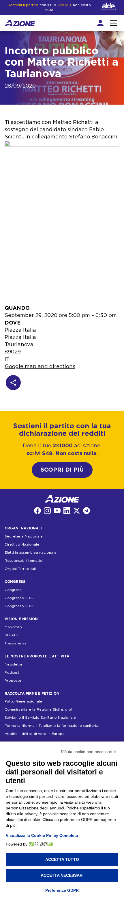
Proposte (13, 680)
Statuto (11, 635)
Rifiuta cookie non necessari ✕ (89, 751)
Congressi (13, 590)
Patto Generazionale (23, 701)
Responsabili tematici (24, 560)
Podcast (12, 672)
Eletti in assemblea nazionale (31, 552)
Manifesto (13, 627)
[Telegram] (86, 510)
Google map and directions (40, 366)
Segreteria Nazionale (24, 536)
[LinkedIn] (66, 510)
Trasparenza (16, 643)
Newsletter (14, 664)
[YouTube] (57, 510)
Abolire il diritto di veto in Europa (35, 733)
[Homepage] (20, 23)
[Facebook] (37, 510)
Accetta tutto (62, 859)
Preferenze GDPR (62, 890)
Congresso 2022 (20, 598)
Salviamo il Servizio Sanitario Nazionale (40, 717)
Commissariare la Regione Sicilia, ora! (38, 709)
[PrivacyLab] (40, 844)
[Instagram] (47, 510)
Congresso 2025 (19, 606)
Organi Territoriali (20, 568)
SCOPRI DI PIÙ (62, 470)
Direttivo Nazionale (22, 544)
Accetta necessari (62, 875)
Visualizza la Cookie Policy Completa (42, 835)
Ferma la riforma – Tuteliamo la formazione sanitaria (51, 725)
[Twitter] (76, 510)
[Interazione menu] (113, 23)
